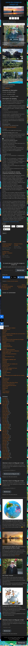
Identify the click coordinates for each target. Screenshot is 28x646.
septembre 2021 (6, 457)
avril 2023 (4, 433)
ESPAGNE (4, 361)
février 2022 (5, 450)
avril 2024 (4, 420)
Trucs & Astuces (5, 391)
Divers (3, 358)
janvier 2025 (5, 411)
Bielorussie (4, 338)
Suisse (3, 389)
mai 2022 (4, 446)
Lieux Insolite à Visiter (7, 369)
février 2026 (5, 401)
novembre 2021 (5, 454)
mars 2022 (4, 448)
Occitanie (4, 373)
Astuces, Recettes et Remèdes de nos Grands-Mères (13, 333)
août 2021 (4, 458)
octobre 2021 (5, 456)
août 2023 (4, 430)
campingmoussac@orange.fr (10, 126)
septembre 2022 (6, 440)
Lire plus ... (17, 555)
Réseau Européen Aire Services (9, 385)
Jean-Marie (16, 46)
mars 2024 (4, 421)
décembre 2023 (5, 424)
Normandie (4, 371)
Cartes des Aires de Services (8, 349)
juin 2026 (4, 398)
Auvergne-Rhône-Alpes (7, 335)
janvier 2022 (5, 451)
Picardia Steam (5, 379)
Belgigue (4, 336)
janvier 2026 (5, 402)
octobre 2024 (5, 414)
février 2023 (5, 434)
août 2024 (4, 415)
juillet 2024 (4, 417)
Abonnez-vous (20, 270)
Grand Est (4, 362)
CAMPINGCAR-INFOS (7, 346)
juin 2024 (4, 418)
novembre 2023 (5, 425)
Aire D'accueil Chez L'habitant (8, 328)
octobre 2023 (5, 427)
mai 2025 (4, 405)
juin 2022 (4, 444)
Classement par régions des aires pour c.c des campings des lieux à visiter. (13, 547)
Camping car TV (5, 343)
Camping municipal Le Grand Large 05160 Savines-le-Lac (7, 245)
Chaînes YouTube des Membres (9, 353)
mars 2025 (4, 408)
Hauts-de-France (6, 365)
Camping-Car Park (6, 345)
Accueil (6, 22)
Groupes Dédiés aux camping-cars (9, 363)
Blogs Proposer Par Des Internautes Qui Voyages (13, 339)
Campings (11, 22)
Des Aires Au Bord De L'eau (8, 356)
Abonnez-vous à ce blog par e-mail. (11, 473)
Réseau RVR (5, 386)
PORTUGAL (5, 381)
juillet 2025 (4, 404)
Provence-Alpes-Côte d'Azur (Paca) (10, 382)
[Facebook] (2, 316)
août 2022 (4, 441)
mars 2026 (4, 400)
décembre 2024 (5, 413)
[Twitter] (2, 320)
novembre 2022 (5, 437)
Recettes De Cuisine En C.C (8, 384)
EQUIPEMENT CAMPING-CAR (9, 359)
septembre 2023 (6, 428)
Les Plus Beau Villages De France (9, 368)
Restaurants (5, 388)
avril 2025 (4, 407)
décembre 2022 (5, 435)
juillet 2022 (4, 443)
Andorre (4, 332)
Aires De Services (6, 329)
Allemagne (4, 330)
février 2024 (5, 423)
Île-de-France (5, 366)
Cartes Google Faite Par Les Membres (10, 350)
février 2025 (5, 410)
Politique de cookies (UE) (16, 638)
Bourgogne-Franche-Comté (8, 340)
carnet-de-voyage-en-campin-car (14, 3)
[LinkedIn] (2, 324)
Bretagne (4, 342)
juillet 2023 (4, 431)
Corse (3, 355)
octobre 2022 (5, 438)
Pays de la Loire (5, 378)
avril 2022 (4, 447)
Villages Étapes (5, 392)
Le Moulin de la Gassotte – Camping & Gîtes (7, 253)
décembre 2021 (5, 453)
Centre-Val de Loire (6, 352)
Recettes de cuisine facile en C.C (11, 606)
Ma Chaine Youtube (7, 575)
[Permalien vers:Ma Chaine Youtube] (14, 33)
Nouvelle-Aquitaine (14, 281)
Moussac (7, 88)
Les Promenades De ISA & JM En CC (12, 521)
